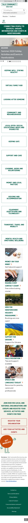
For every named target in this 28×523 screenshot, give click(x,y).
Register (5, 16)
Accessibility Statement (13, 508)
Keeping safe (14, 141)
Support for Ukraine (10, 338)
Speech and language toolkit (13, 381)
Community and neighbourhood (14, 113)
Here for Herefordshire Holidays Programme (11, 311)
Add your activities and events (14, 430)
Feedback (13, 16)
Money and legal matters (14, 183)
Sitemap (14, 511)
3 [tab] (12, 61)
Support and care (14, 155)
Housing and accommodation (14, 197)
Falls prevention (12, 358)
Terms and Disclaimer (13, 493)
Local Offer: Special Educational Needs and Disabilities (14, 127)
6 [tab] (18, 61)
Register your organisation (14, 422)
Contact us (13, 490)
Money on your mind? (12, 262)
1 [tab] (8, 61)
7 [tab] (20, 61)
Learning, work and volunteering (14, 169)
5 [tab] (16, 61)
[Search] (24, 10)
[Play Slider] (1, 61)
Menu (4, 22)
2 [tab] (10, 61)
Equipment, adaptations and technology (14, 211)
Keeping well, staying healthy (14, 71)
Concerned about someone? (13, 504)
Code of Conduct (13, 501)
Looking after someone (14, 99)
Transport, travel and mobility (14, 225)
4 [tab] (14, 61)
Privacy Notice (13, 497)
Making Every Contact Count (12, 284)
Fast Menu (26, 519)
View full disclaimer (11, 481)
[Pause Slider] (3, 61)
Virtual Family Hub (14, 85)
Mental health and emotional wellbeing (14, 239)
